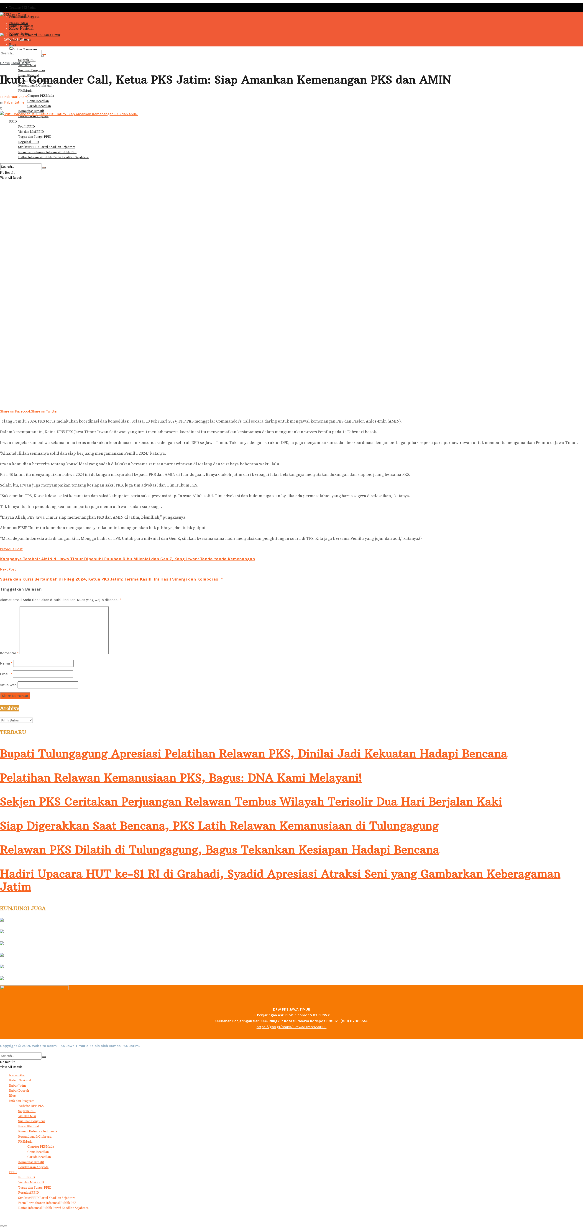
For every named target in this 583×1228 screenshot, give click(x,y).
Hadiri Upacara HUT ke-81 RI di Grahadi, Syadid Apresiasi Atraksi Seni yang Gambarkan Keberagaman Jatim (280, 880)
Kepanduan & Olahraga (34, 1137)
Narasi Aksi (18, 23)
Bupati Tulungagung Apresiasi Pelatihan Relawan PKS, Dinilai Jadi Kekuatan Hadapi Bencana (253, 753)
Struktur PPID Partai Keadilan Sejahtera (46, 147)
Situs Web (8, 685)
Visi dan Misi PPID (31, 132)
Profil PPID (26, 127)
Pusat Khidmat (28, 1126)
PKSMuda (25, 91)
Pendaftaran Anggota (33, 1167)
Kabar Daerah (19, 1091)
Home (5, 63)
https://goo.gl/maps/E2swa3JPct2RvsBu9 (292, 1027)
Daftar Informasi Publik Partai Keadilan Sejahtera (53, 157)
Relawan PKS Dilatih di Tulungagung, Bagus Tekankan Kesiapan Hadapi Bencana (219, 849)
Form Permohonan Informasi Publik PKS (47, 152)
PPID (13, 121)
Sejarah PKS (27, 1111)
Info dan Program (21, 1101)
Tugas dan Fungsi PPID (34, 137)
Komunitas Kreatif (31, 1162)
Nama (6, 663)
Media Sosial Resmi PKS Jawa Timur (34, 35)
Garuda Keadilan (39, 106)
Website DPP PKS (31, 1106)
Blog (12, 1096)
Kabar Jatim (21, 63)
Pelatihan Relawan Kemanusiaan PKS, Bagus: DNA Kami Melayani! (181, 778)
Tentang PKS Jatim (22, 8)
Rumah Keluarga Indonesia (37, 1131)
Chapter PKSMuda (40, 96)
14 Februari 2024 (14, 96)
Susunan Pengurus (31, 70)
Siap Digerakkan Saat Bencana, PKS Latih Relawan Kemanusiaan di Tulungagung (219, 826)
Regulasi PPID (28, 142)
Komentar (9, 653)
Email (6, 674)
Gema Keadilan (38, 101)
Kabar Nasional (21, 28)
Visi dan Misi (27, 1116)
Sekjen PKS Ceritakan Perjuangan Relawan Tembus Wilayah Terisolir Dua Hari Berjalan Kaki (251, 801)
